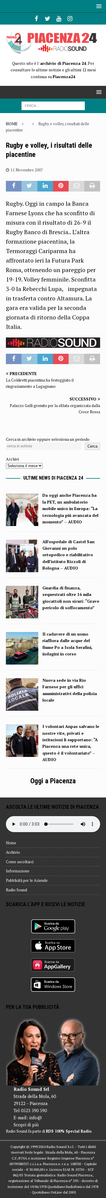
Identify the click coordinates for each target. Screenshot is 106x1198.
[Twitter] (47, 19)
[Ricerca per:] (53, 105)
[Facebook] (36, 19)
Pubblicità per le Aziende (27, 880)
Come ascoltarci (20, 861)
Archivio (13, 852)
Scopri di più (26, 1125)
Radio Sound (16, 890)
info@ (35, 1117)
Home (11, 842)
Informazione (17, 871)
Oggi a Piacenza (53, 781)
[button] (98, 6)
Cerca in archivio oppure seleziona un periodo (48, 439)
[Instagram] (70, 19)
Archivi (12, 459)
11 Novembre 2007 (27, 170)
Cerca (92, 446)
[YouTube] (59, 19)
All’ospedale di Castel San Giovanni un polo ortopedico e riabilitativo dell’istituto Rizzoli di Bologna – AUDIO (68, 555)
